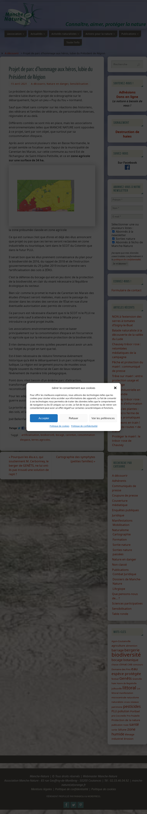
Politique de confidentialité (84, 426)
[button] (115, 388)
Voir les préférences (103, 418)
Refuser (73, 418)
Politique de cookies (59, 426)
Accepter (44, 418)
